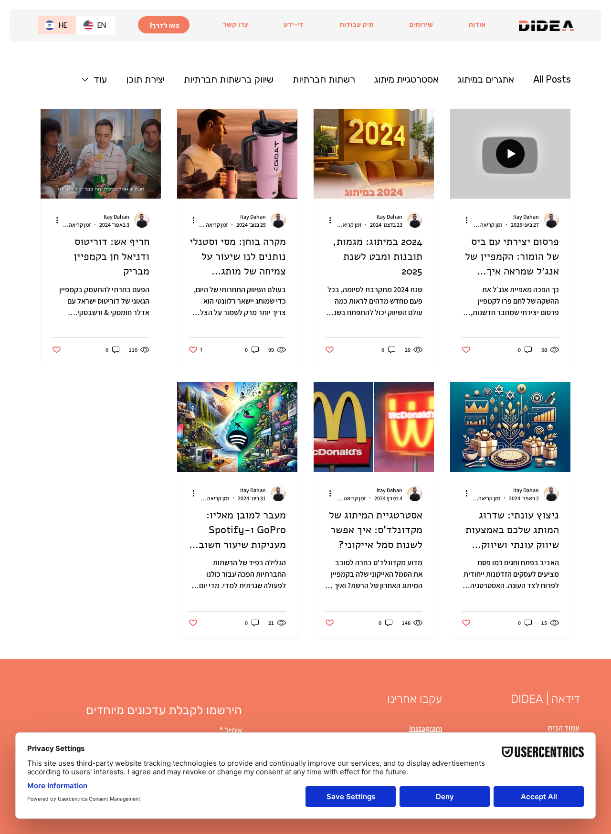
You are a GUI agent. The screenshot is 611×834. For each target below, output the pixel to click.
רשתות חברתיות (324, 79)
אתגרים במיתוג (486, 79)
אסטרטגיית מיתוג (406, 79)
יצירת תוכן (145, 79)
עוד (100, 79)
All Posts (552, 79)
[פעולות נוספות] (463, 220)
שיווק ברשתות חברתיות (229, 79)
